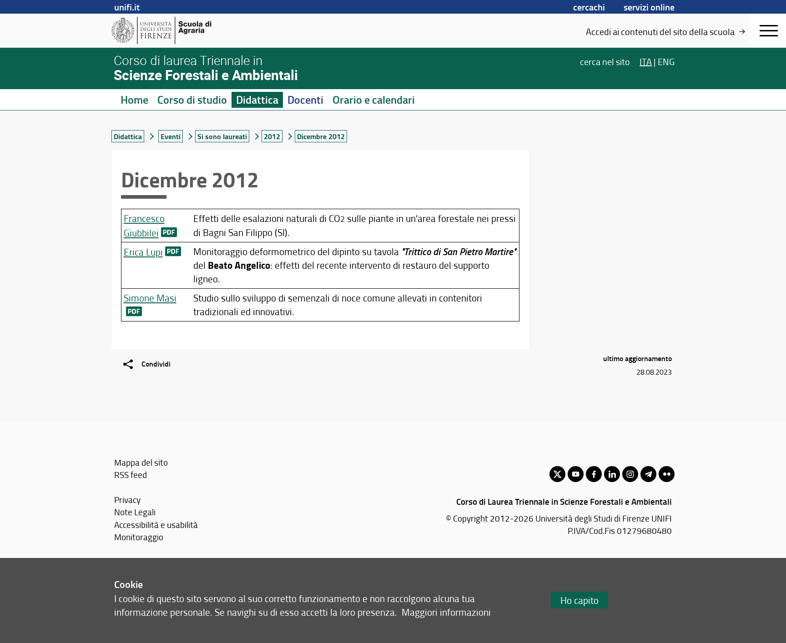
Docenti (305, 99)
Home (134, 99)
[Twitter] (557, 474)
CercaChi (589, 6)
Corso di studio (192, 99)
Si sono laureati (222, 136)
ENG (666, 61)
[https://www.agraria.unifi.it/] (181, 30)
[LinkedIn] (612, 474)
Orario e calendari (374, 99)
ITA (646, 61)
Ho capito (579, 600)
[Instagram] (630, 474)
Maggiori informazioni (446, 611)
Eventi (171, 136)
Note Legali (135, 512)
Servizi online (649, 6)
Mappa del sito (141, 462)
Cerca (605, 61)
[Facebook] (594, 474)
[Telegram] (648, 474)
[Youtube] (576, 474)
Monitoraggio (138, 537)
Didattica (257, 99)
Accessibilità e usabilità (156, 524)
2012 (272, 136)
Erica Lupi (143, 251)
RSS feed (130, 474)
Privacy (127, 499)
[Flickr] (667, 474)
